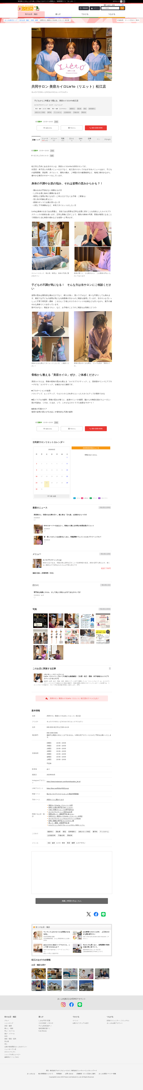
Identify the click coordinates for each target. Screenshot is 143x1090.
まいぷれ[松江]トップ (11, 20)
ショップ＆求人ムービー (12, 1054)
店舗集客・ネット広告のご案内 (128, 20)
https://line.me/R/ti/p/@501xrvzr (58, 788)
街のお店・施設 (31, 14)
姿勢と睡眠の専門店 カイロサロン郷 (61, 821)
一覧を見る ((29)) (105, 554)
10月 (54, 496)
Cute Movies (43, 1031)
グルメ (6, 1020)
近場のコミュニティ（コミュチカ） (118, 1020)
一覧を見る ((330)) (104, 507)
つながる (111, 14)
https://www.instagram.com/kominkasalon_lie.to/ (64, 781)
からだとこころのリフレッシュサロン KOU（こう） (66, 825)
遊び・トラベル (9, 1033)
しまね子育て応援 (44, 1020)
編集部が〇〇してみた (11, 1057)
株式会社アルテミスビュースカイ (60, 1070)
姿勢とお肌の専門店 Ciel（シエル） (61, 807)
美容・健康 (34, 20)
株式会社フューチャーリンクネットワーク (84, 1070)
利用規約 (59, 1073)
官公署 (6, 1041)
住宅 (5, 1036)
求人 (5, 1044)
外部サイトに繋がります (55, 799)
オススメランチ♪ (9, 1052)
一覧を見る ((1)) (105, 585)
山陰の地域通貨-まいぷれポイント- (15, 1047)
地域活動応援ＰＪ (44, 1028)
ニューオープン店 (10, 1049)
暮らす (58, 14)
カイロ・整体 (42, 108)
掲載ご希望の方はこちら (72, 901)
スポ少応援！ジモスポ (46, 1023)
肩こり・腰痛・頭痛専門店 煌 (58, 823)
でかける (84, 14)
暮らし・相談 (8, 1028)
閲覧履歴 (85, 8)
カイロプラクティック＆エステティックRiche (64, 818)
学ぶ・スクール (9, 1031)
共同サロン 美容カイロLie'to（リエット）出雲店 (65, 816)
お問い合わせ (69, 1073)
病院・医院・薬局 (10, 1039)
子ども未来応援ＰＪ (45, 1026)
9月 (51, 496)
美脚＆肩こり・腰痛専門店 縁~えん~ (61, 814)
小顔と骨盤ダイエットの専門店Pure (61, 810)
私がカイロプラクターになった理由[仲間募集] (63, 794)
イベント (75, 1020)
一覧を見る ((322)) (104, 609)
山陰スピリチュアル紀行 (81, 1023)
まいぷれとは (31, 1073)
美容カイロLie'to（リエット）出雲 (60, 805)
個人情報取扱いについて (45, 1073)
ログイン (96, 8)
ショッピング (8, 1023)
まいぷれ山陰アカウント (115, 1023)
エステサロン (59, 108)
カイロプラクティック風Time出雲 (60, 812)
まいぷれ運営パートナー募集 (107, 1073)
